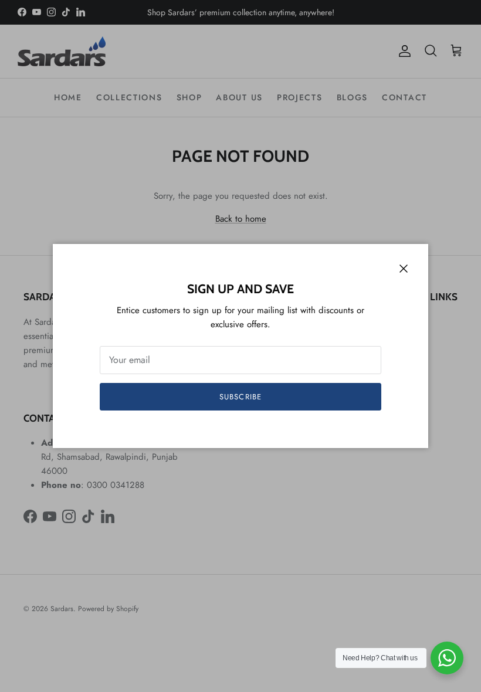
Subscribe (240, 396)
